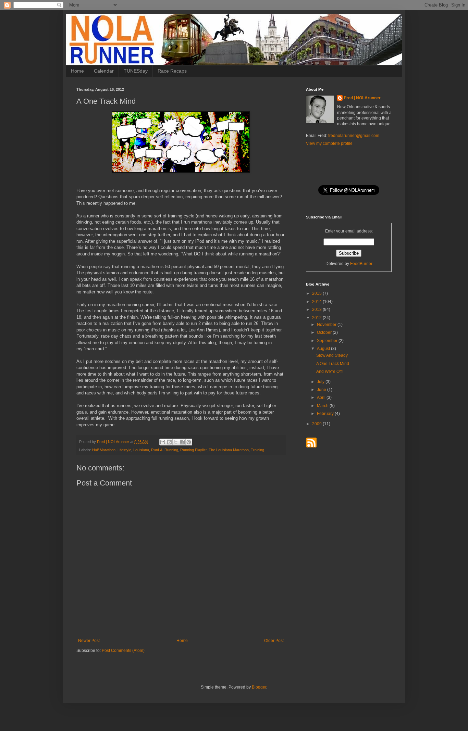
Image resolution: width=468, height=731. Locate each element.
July (321, 381)
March (323, 405)
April (322, 397)
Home (77, 71)
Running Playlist (193, 450)
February (326, 413)
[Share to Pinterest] (188, 442)
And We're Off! (329, 371)
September (327, 340)
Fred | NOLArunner (362, 98)
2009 (317, 423)
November (327, 324)
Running (171, 450)
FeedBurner (361, 263)
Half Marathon (103, 450)
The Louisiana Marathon (229, 450)
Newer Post (89, 640)
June (322, 389)
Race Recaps (172, 71)
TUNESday (136, 71)
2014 (317, 301)
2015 (317, 293)
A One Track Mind (332, 363)
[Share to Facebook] (182, 442)
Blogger (259, 687)
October (325, 332)
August (324, 348)
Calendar (104, 71)
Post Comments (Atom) (123, 650)
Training (257, 450)
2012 (317, 317)
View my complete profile (329, 143)
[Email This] (162, 442)
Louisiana (141, 450)
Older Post (274, 640)
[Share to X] (175, 442)
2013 (317, 309)
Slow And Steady (332, 355)
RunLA (156, 450)
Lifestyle (124, 450)
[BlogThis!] (169, 442)
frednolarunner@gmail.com (353, 135)
